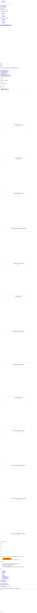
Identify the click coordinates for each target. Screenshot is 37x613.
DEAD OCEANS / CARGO (7, 75)
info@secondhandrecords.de (4, 584)
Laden (3, 20)
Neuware (4, 73)
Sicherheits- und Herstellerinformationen (6, 77)
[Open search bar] (0, 63)
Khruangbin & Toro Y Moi (15, 67)
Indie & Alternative (7, 67)
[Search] (1, 66)
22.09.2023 (8, 74)
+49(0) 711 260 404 (5, 11)
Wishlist (3, 13)
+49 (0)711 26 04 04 (4, 583)
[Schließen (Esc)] (3, 611)
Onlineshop (4, 1)
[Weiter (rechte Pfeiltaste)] (1, 612)
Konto (3, 15)
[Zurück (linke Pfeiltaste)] (0, 612)
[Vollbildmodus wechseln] (1, 611)
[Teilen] (2, 611)
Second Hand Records (5, 25)
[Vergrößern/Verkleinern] (0, 611)
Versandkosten (4, 83)
